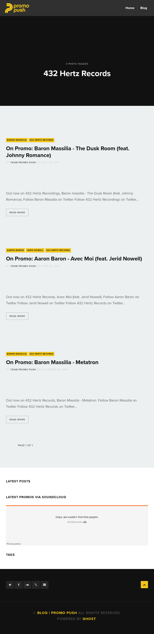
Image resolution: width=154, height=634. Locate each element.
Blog (143, 8)
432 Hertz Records (41, 140)
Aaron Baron (15, 250)
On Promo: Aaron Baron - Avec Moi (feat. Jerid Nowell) (74, 258)
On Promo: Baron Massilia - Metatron (52, 362)
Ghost (89, 619)
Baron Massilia (17, 140)
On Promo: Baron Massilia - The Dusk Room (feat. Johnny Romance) (67, 152)
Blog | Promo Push (57, 613)
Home (130, 8)
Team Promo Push (23, 162)
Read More (17, 212)
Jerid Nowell (35, 250)
